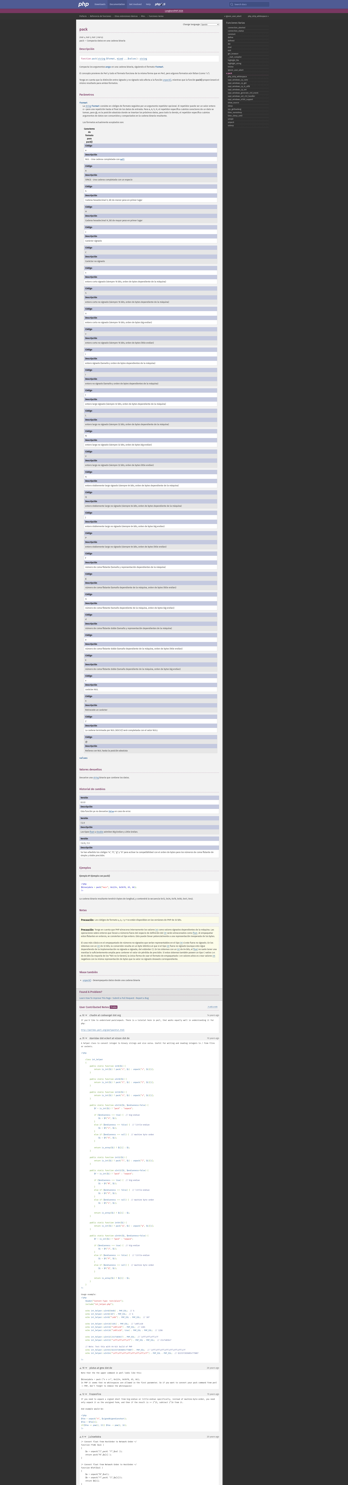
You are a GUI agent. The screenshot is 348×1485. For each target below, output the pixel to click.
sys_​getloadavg (234, 109)
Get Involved (135, 4)
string (101, 58)
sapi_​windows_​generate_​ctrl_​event (243, 93)
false (111, 811)
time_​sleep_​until (235, 116)
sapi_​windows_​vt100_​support (240, 99)
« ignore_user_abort (232, 16)
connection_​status (236, 31)
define (230, 37)
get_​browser (233, 54)
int (156, 929)
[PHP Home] (83, 4)
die (229, 44)
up (81, 1015)
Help (148, 4)
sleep (230, 106)
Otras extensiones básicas (126, 16)
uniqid (230, 119)
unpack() (167, 80)
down (86, 1015)
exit (229, 50)
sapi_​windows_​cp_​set (237, 90)
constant (231, 34)
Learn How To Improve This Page (95, 998)
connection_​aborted (236, 28)
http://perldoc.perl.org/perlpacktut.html (103, 1030)
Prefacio (83, 16)
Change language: (191, 24)
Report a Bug (142, 998)
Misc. (143, 16)
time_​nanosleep (235, 112)
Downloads (100, 4)
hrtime (231, 67)
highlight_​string (234, 63)
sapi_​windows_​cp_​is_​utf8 (239, 86)
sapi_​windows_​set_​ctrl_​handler (241, 96)
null (122, 159)
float (92, 832)
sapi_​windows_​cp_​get (237, 83)
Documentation (117, 4)
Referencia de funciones (100, 16)
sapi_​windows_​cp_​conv (238, 80)
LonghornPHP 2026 (174, 11)
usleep (231, 125)
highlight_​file (233, 60)
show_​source (233, 103)
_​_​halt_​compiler (235, 57)
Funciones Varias (156, 16)
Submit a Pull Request (123, 998)
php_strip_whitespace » (258, 16)
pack (230, 73)
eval (230, 47)
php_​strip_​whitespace (237, 76)
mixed (120, 58)
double (99, 832)
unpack (231, 122)
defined (231, 41)
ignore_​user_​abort (235, 70)
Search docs (240, 4)
